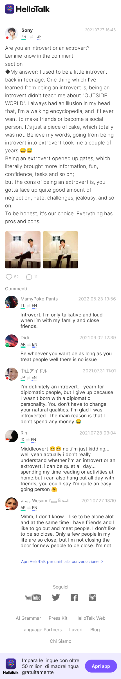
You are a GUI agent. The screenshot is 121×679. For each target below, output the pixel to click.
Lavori (75, 629)
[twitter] (56, 597)
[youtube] (33, 597)
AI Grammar (28, 618)
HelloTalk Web (90, 618)
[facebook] (74, 597)
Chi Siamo (60, 641)
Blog (95, 629)
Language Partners (41, 629)
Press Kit (58, 618)
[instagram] (92, 597)
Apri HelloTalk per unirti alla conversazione (59, 561)
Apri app (101, 666)
